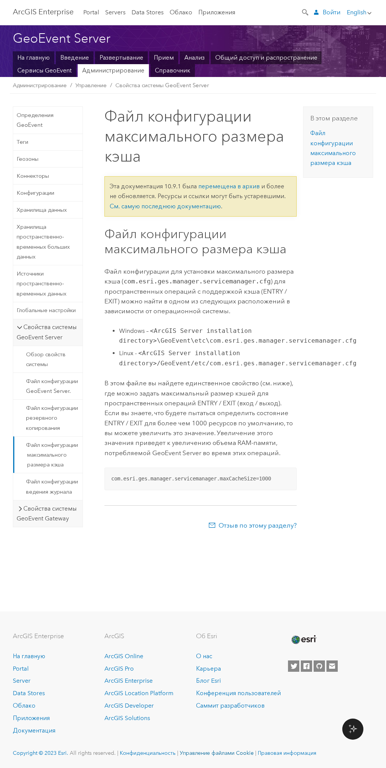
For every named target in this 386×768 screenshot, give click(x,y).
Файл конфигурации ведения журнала (52, 486)
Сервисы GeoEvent (44, 70)
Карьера (208, 668)
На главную (33, 57)
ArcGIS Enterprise (43, 11)
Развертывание (121, 57)
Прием (164, 57)
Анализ (194, 57)
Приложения (216, 12)
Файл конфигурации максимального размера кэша (52, 455)
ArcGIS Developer (129, 705)
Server (22, 680)
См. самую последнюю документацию (165, 206)
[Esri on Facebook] (306, 666)
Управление (91, 85)
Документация (34, 730)
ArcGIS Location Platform (138, 693)
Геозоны (27, 158)
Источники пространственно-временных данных (41, 283)
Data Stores (148, 12)
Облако (181, 12)
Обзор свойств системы (46, 359)
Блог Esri (208, 680)
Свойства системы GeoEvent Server (162, 85)
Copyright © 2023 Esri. (40, 753)
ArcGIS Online (123, 656)
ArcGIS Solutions (127, 718)
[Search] (306, 11)
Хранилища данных (42, 209)
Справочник (172, 70)
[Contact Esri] (332, 666)
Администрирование (113, 70)
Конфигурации (35, 192)
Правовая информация (287, 753)
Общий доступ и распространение (266, 57)
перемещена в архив (229, 186)
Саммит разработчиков (230, 705)
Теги (22, 142)
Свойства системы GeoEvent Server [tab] (47, 331)
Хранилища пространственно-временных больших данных (43, 241)
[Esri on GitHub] (319, 666)
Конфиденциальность (148, 753)
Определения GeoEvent (35, 120)
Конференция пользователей (238, 693)
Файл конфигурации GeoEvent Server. (52, 386)
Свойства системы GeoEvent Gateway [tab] (47, 513)
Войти (331, 12)
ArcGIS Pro (119, 668)
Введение (74, 57)
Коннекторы (33, 175)
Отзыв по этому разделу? (258, 525)
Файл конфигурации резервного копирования (52, 418)
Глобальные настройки (46, 310)
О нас (204, 656)
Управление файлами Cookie (217, 753)
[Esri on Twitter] (293, 666)
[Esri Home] (303, 639)
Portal (91, 12)
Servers (115, 12)
